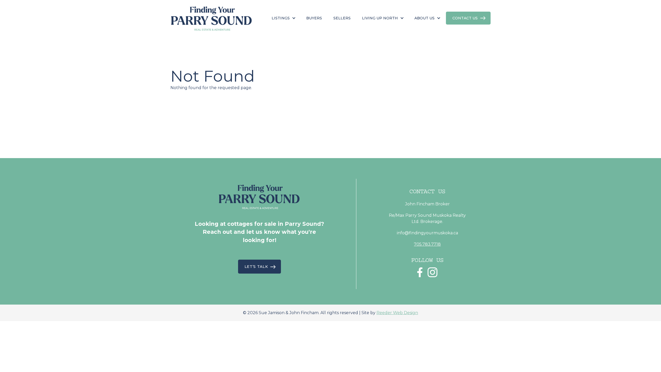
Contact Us (465, 18)
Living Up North (380, 18)
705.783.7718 (427, 244)
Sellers (342, 18)
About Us (424, 18)
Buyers (314, 18)
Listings (281, 18)
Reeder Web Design (397, 312)
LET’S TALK (256, 266)
